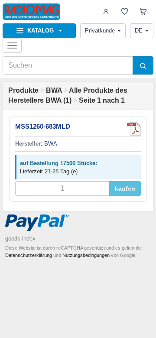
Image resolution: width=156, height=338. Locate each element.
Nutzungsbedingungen (86, 255)
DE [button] (139, 30)
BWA (54, 90)
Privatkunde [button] (100, 30)
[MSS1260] (134, 129)
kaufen (125, 188)
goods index (20, 238)
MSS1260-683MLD (42, 126)
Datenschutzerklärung (28, 255)
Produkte (23, 90)
